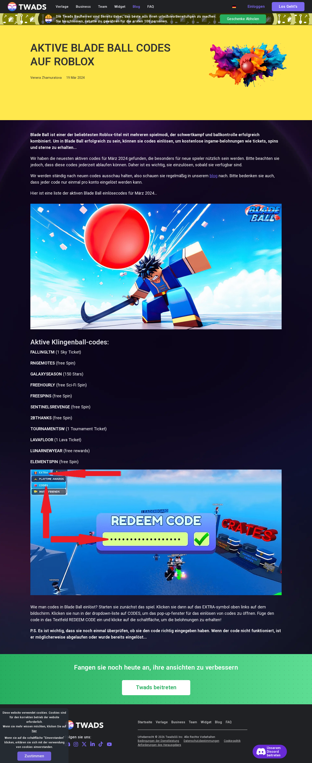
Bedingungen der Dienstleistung (158, 740)
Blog (218, 722)
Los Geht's (288, 6)
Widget (206, 722)
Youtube (109, 744)
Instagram (76, 744)
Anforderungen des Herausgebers (159, 745)
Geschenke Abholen (243, 19)
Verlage (162, 722)
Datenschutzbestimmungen (201, 740)
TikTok (100, 744)
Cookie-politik (232, 740)
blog (213, 175)
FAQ (229, 722)
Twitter (84, 744)
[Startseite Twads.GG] (27, 6)
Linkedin (92, 744)
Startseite (145, 722)
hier (34, 731)
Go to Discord (270, 751)
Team (193, 722)
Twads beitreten (156, 687)
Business (178, 722)
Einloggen (256, 6)
